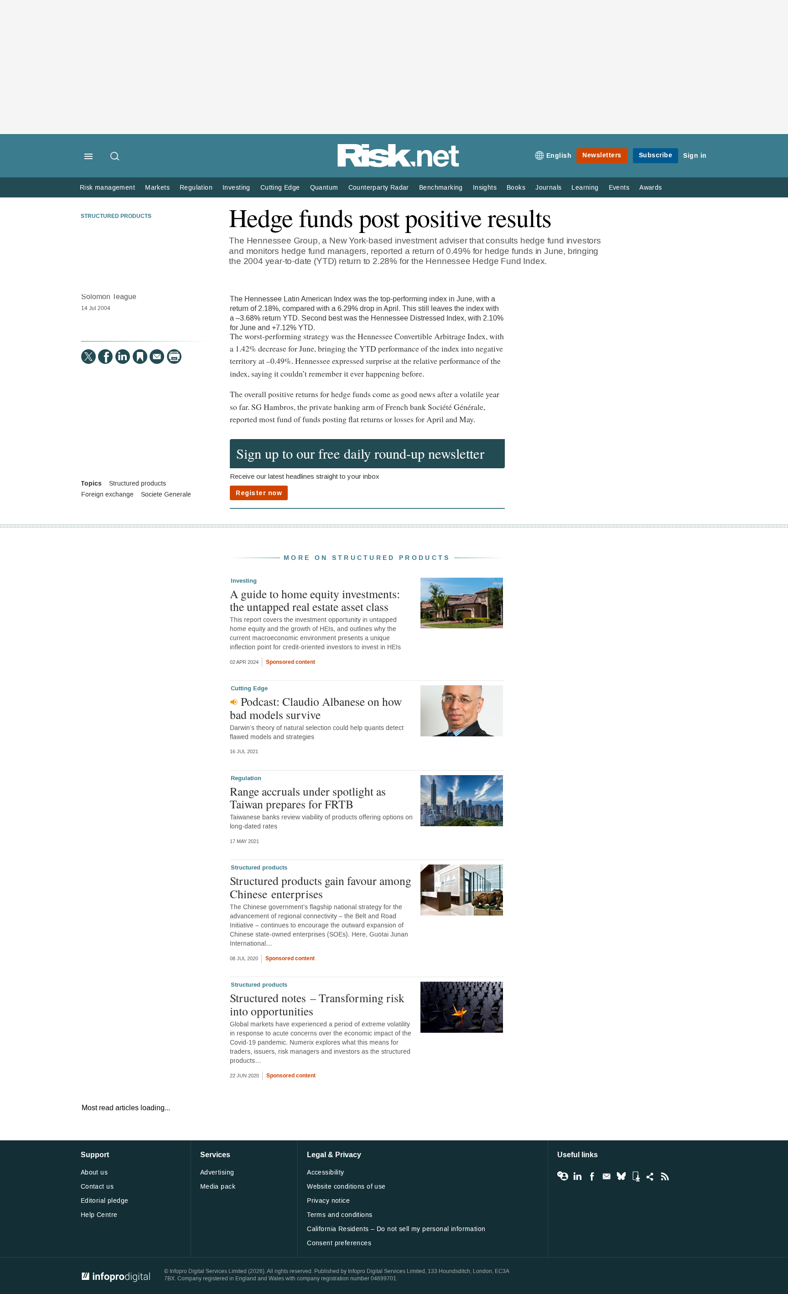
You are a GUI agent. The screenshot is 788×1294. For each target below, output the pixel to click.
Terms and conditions (339, 1215)
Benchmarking (441, 188)
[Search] (115, 157)
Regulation (196, 188)
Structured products (116, 216)
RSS (664, 1176)
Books (516, 188)
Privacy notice (328, 1200)
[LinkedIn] (122, 356)
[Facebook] (105, 356)
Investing (236, 188)
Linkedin (577, 1176)
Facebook (591, 1176)
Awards (650, 188)
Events (619, 188)
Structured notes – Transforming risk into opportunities (317, 1004)
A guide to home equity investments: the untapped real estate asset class (315, 600)
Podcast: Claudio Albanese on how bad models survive (316, 707)
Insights (485, 188)
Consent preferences (339, 1243)
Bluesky (621, 1176)
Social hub (650, 1176)
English (559, 155)
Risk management (107, 188)
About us (94, 1172)
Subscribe (656, 155)
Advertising (217, 1172)
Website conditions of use (346, 1186)
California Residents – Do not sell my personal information (396, 1229)
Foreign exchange (107, 494)
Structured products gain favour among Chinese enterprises (320, 887)
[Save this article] (140, 356)
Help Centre (99, 1215)
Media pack (217, 1186)
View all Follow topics (562, 1176)
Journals (548, 188)
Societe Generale (166, 494)
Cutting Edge (280, 188)
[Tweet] (88, 356)
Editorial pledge (105, 1200)
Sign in (695, 155)
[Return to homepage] (398, 165)
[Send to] (157, 356)
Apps (635, 1176)
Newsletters (602, 155)
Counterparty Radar (378, 188)
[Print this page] (174, 356)
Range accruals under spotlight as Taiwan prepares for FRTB (308, 797)
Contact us (97, 1186)
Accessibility (325, 1172)
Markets (157, 188)
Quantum (324, 188)
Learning (584, 188)
